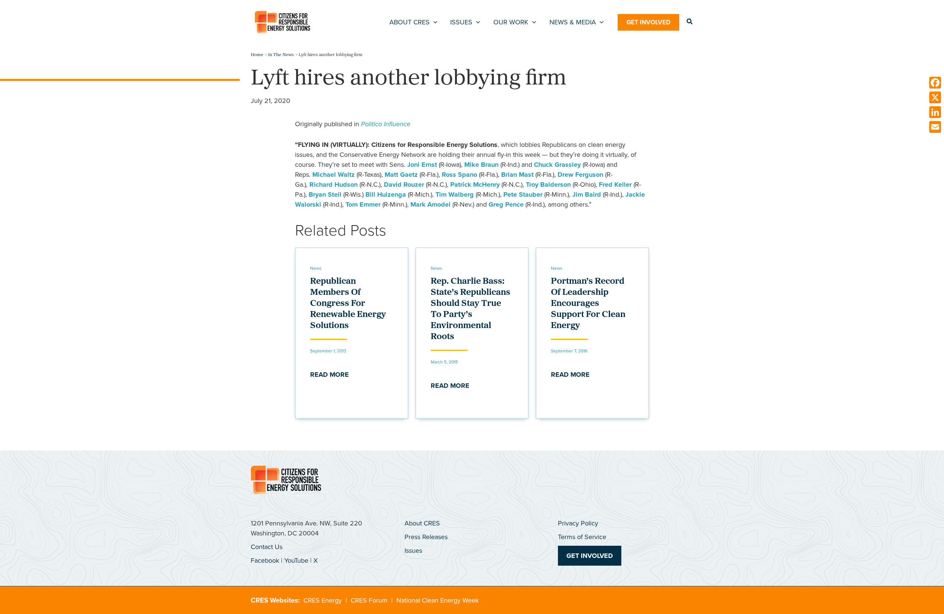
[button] (433, 22)
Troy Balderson (548, 184)
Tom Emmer (363, 204)
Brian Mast (517, 174)
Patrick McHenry (475, 184)
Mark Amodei (430, 204)
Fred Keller (615, 184)
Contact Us (266, 547)
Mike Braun (481, 164)
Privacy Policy (578, 523)
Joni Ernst (422, 164)
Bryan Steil (325, 194)
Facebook (265, 560)
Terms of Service (582, 537)
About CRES (422, 523)
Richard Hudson (333, 184)
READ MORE (329, 374)
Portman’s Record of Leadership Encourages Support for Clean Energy (588, 303)
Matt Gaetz (401, 174)
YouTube (296, 560)
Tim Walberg (454, 194)
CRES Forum (369, 600)
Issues (413, 550)
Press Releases (426, 537)
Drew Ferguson (580, 174)
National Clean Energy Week (437, 600)
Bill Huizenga (385, 194)
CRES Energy (322, 600)
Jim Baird (586, 194)
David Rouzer (404, 184)
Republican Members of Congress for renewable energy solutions (348, 303)
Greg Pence (506, 204)
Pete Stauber (522, 194)
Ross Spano (459, 174)
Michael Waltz (333, 174)
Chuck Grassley (557, 164)
